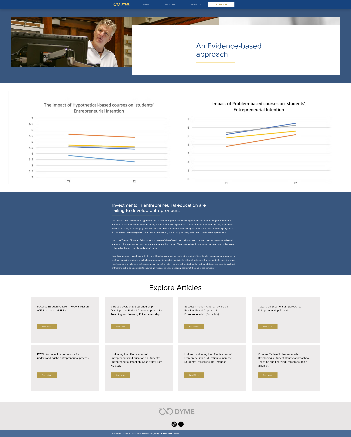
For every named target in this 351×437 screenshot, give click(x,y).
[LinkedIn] (181, 424)
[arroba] (174, 424)
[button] (169, 4)
